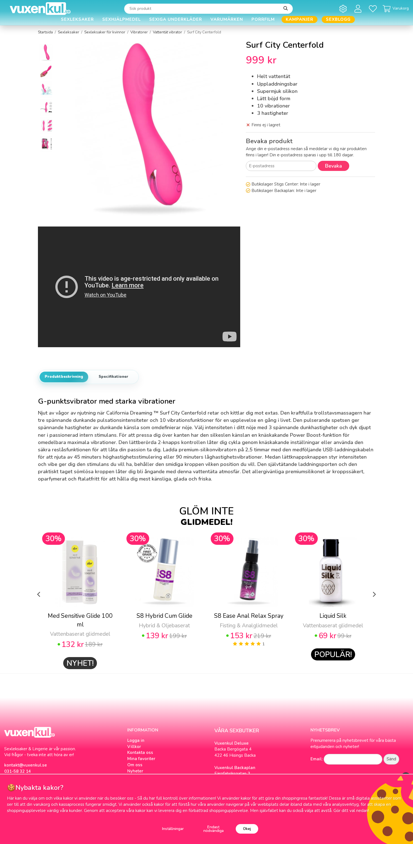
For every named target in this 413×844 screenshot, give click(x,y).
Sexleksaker (77, 19)
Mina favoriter (141, 758)
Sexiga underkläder (175, 19)
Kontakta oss (140, 752)
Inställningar (173, 828)
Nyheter (135, 771)
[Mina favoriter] (374, 8)
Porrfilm (263, 19)
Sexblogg (338, 19)
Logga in (135, 740)
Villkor (134, 746)
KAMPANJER (299, 19)
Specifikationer (113, 376)
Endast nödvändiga (213, 829)
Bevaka (333, 166)
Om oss (134, 765)
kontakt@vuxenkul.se (25, 765)
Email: (316, 759)
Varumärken (226, 19)
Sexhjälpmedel (121, 19)
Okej (247, 828)
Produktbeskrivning (64, 376)
